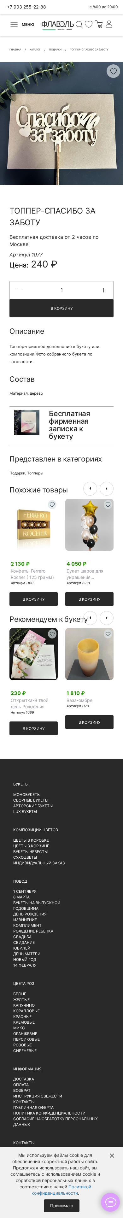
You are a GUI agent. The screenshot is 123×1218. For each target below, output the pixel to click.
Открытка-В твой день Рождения (29, 703)
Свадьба (22, 936)
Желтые (21, 999)
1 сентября (25, 891)
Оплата (21, 1084)
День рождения (30, 914)
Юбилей (21, 948)
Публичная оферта (33, 1107)
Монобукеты (26, 794)
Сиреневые (25, 1050)
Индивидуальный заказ (39, 863)
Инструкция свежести (37, 1096)
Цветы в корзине (31, 846)
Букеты (20, 784)
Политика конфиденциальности (49, 1113)
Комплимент (27, 925)
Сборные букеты (30, 800)
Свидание (24, 942)
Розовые (22, 1045)
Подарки (17, 473)
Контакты (23, 1101)
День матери (26, 953)
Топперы (35, 473)
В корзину (62, 308)
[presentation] (90, 489)
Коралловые (26, 1011)
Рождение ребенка (33, 931)
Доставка (23, 1079)
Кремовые (24, 1022)
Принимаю (61, 1205)
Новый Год (24, 959)
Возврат (22, 1090)
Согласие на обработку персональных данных (55, 1121)
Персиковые (26, 1039)
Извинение (25, 919)
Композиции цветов (35, 829)
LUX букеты (25, 811)
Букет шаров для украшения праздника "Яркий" (87, 574)
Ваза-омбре (79, 700)
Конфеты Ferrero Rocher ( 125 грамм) (32, 574)
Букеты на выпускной (36, 902)
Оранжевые (25, 1033)
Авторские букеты (33, 805)
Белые (19, 993)
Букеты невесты (30, 851)
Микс (19, 1028)
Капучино (24, 1005)
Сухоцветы (25, 857)
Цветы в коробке (31, 840)
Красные (22, 1016)
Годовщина (25, 908)
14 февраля (25, 965)
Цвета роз (23, 983)
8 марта (21, 897)
